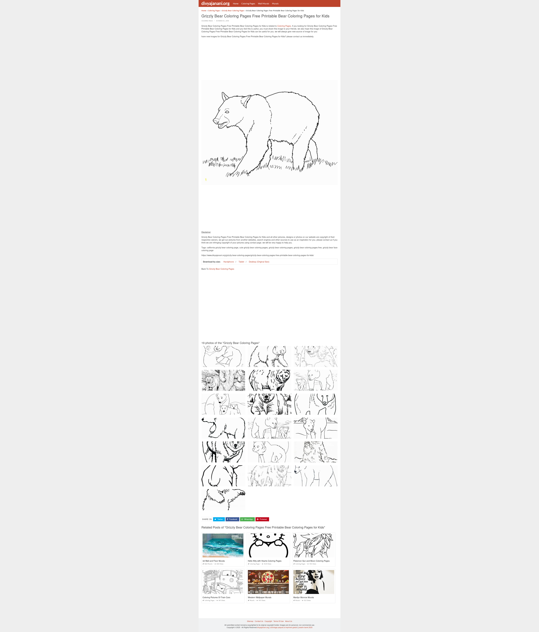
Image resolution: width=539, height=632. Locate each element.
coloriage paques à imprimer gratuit (283, 627)
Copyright (268, 621)
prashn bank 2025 (305, 627)
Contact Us (259, 621)
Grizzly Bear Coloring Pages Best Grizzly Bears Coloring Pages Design (275, 364)
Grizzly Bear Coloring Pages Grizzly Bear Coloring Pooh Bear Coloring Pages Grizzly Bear (236, 436)
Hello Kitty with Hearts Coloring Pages (264, 560)
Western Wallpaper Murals (259, 597)
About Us (288, 621)
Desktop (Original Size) (259, 261)
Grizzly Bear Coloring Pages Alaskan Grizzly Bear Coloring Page (273, 484)
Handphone (228, 261)
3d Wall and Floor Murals (214, 560)
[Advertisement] (269, 59)
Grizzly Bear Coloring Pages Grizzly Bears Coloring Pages (224, 364)
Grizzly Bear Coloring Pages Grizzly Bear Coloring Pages (270, 412)
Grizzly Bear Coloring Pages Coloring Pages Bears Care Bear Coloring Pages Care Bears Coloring (332, 388)
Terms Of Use (278, 621)
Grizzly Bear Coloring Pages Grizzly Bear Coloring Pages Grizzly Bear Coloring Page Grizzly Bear (331, 412)
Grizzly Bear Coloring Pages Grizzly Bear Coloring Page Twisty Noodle (275, 388)
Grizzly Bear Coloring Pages (221, 268)
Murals (275, 3)
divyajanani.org (215, 3)
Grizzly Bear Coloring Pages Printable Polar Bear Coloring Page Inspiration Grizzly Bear (235, 412)
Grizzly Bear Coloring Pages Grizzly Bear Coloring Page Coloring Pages (322, 364)
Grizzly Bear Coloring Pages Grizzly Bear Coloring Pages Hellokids (274, 460)
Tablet (241, 261)
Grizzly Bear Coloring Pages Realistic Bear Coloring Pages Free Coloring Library (233, 507)
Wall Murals (263, 3)
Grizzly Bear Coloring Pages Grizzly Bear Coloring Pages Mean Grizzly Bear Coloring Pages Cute (331, 484)
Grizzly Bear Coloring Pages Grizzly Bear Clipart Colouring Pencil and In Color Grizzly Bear (329, 436)
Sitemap (250, 621)
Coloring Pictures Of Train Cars (216, 597)
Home (235, 3)
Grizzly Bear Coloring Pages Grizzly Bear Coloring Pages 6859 (226, 460)
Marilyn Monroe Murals (303, 597)
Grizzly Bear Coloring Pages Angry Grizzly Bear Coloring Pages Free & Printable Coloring (236, 388)
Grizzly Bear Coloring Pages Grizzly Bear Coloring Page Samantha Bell (321, 460)
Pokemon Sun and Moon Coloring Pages (311, 560)
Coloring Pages (248, 3)
